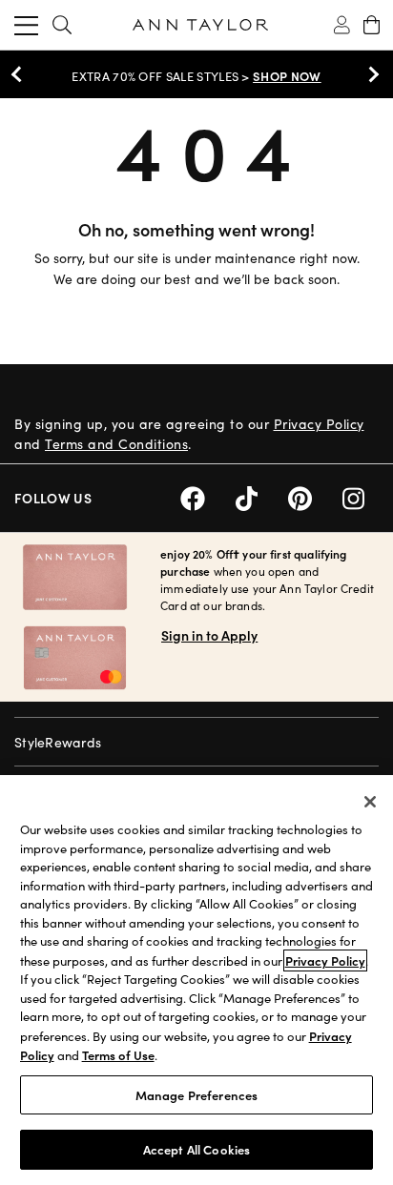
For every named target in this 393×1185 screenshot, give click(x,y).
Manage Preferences (196, 1095)
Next (369, 74)
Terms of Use (118, 1055)
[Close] (370, 802)
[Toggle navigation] (26, 24)
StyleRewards (57, 742)
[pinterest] (315, 496)
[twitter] (262, 496)
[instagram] (360, 496)
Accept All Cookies (196, 1149)
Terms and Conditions (116, 444)
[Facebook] (208, 496)
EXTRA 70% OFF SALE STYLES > (196, 76)
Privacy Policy (319, 424)
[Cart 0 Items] (371, 24)
